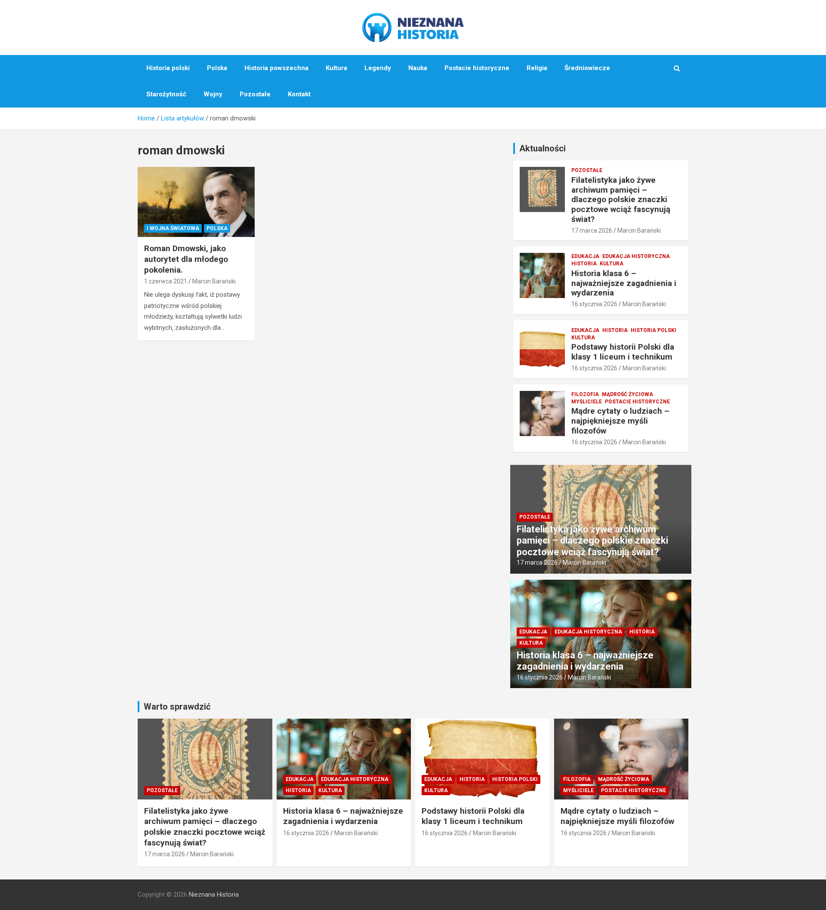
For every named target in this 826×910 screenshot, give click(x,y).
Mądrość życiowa (627, 394)
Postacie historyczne (476, 68)
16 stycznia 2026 (594, 304)
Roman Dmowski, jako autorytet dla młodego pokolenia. (186, 258)
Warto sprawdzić (177, 706)
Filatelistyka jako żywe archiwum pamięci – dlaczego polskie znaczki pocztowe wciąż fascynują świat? (620, 199)
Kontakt (299, 94)
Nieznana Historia (214, 894)
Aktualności (542, 148)
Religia (537, 68)
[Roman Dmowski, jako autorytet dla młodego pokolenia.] (196, 202)
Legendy (377, 68)
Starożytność (166, 94)
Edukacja (585, 256)
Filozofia (585, 394)
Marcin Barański (214, 281)
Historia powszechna (276, 68)
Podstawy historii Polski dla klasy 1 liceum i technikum (622, 352)
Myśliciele (586, 402)
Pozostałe (255, 94)
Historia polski (168, 68)
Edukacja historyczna (636, 256)
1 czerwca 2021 (165, 281)
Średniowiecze (587, 68)
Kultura (336, 68)
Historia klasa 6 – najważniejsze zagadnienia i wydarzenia (623, 283)
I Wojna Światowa (173, 228)
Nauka (417, 68)
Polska (217, 68)
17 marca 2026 (591, 230)
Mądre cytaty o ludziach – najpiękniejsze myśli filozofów (620, 421)
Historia (584, 264)
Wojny (212, 94)
